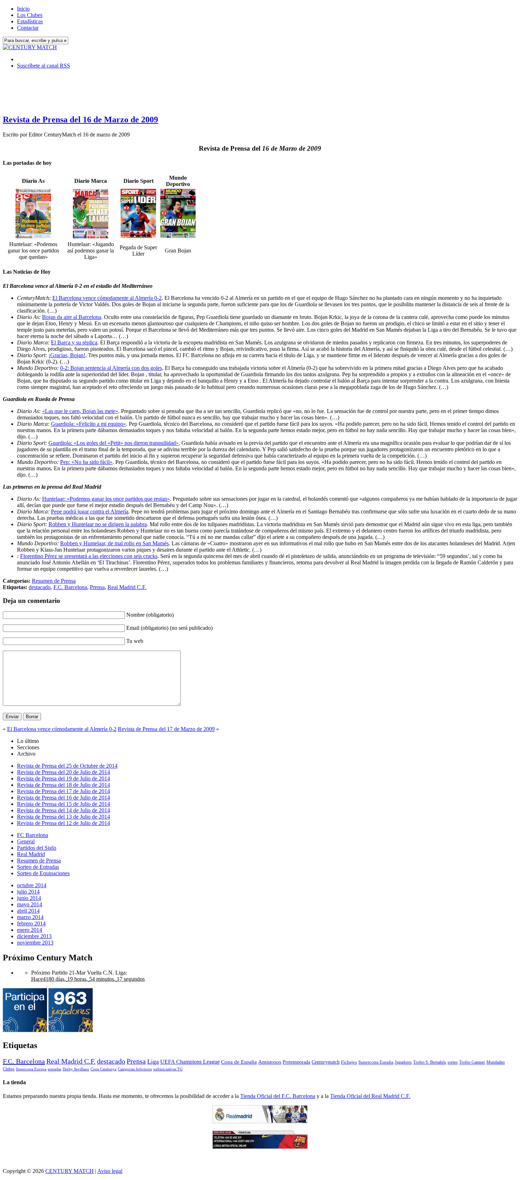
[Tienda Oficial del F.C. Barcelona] (260, 1147)
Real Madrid (31, 854)
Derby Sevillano (76, 1069)
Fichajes (349, 1062)
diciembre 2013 (34, 936)
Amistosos (269, 1062)
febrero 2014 (31, 923)
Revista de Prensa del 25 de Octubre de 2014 (67, 766)
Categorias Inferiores (135, 1069)
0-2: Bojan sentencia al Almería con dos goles (111, 368)
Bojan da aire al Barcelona (71, 317)
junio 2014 (29, 898)
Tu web (134, 641)
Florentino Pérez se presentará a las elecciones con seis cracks (88, 556)
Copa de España (239, 1062)
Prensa (97, 587)
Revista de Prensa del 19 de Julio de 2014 (63, 778)
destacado (40, 587)
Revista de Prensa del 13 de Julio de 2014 (63, 817)
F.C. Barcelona (70, 587)
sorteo (452, 1062)
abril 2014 (28, 911)
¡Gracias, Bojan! (66, 355)
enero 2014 (29, 930)
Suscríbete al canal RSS (43, 66)
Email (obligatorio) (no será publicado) (169, 628)
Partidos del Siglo (36, 848)
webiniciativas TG (168, 1069)
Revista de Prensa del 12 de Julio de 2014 (63, 823)
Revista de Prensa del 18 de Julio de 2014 (63, 785)
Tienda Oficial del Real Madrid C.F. (370, 1096)
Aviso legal (109, 1171)
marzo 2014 (30, 917)
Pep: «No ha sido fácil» (86, 462)
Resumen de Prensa (54, 581)
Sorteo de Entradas (38, 867)
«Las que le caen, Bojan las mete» (80, 411)
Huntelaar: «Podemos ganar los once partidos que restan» (106, 499)
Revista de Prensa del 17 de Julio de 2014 (63, 791)
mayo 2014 (29, 904)
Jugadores (403, 1062)
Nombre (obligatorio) (150, 615)
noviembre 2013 (35, 943)
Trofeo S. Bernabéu (429, 1062)
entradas (54, 1069)
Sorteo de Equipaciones (43, 873)
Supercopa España (375, 1062)
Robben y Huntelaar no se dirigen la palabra (97, 524)
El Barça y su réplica (74, 342)
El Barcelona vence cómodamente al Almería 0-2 (107, 298)
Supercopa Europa (31, 1069)
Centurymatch (326, 1062)
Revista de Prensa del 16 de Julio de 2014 (63, 798)
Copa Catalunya (103, 1069)
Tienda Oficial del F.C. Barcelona (277, 1096)
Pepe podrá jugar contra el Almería (89, 511)
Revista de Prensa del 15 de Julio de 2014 (63, 804)
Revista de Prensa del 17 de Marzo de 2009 (166, 729)
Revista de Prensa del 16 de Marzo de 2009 (80, 119)
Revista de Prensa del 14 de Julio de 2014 (63, 810)
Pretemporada (296, 1062)
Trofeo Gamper (472, 1062)
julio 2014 (28, 892)
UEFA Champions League (190, 1062)
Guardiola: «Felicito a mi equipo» (88, 424)
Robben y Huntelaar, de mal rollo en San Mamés (114, 543)
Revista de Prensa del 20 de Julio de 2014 (63, 772)
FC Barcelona (32, 835)
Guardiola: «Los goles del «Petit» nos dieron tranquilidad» (113, 443)
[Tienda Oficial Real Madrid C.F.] (260, 1121)
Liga (153, 1061)
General (26, 841)
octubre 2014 (31, 885)
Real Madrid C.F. (127, 587)
